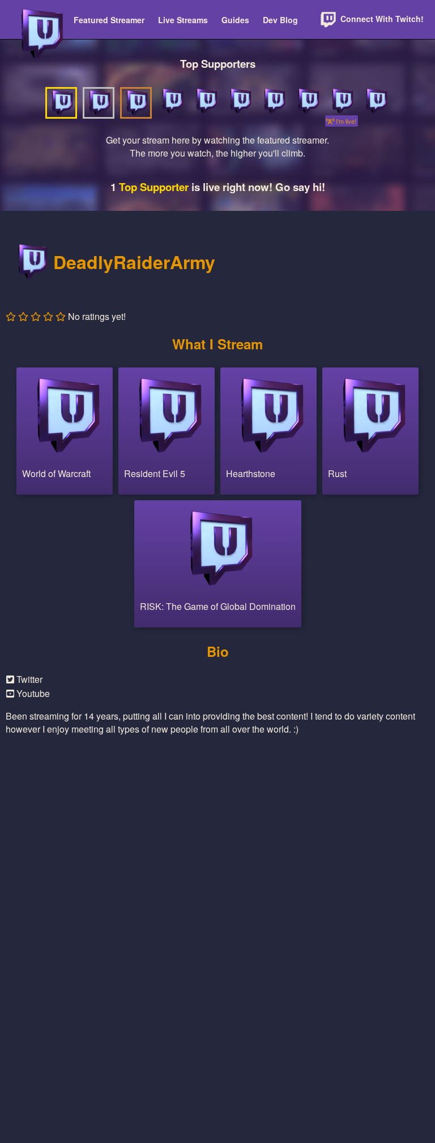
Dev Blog (280, 19)
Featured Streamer (109, 19)
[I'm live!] (341, 101)
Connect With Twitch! (381, 18)
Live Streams (183, 19)
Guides (235, 19)
